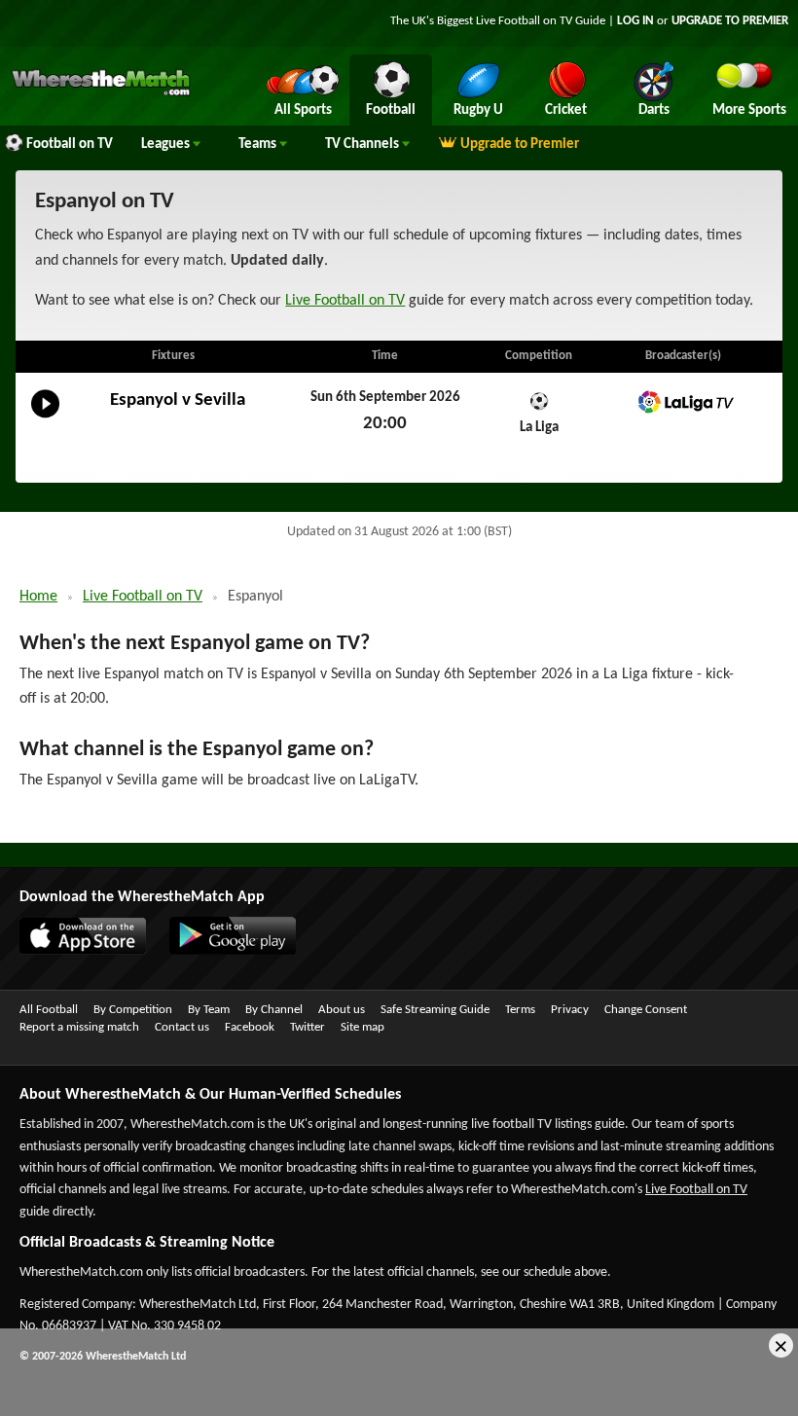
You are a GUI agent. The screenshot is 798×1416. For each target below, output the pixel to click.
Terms (520, 1009)
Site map (362, 1027)
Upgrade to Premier (519, 144)
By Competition (132, 1009)
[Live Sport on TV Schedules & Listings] (101, 93)
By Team (209, 1009)
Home (38, 596)
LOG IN (635, 21)
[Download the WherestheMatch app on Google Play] (223, 951)
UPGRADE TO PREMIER (729, 21)
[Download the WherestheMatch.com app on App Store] (73, 951)
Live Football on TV (524, 21)
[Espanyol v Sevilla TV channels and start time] (45, 418)
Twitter (307, 1027)
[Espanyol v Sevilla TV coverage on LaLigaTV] (683, 402)
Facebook (249, 1027)
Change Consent (645, 1009)
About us (341, 1009)
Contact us (182, 1027)
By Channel (274, 1009)
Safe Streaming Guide (435, 1009)
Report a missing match (79, 1027)
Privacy (570, 1009)
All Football (48, 1009)
